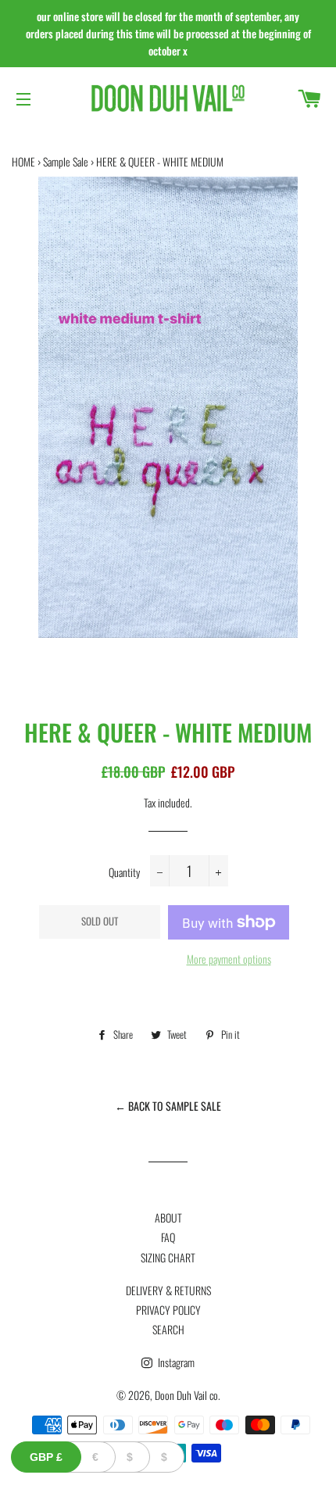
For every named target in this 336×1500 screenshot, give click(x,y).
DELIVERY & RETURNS (168, 1290)
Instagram (175, 1362)
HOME (23, 161)
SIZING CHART (168, 1257)
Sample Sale (65, 161)
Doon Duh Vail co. (187, 1395)
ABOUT (168, 1217)
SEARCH (168, 1329)
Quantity (124, 872)
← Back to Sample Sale (168, 1105)
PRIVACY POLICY (168, 1309)
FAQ (168, 1237)
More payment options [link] (229, 958)
